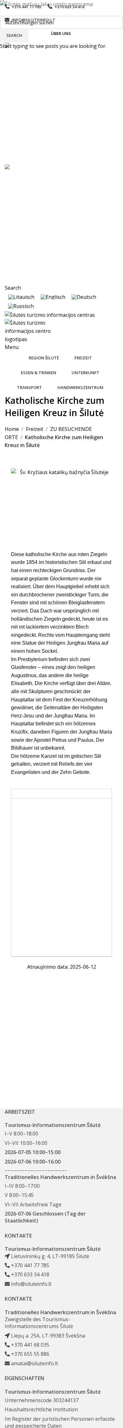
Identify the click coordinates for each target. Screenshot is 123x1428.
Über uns (61, 33)
